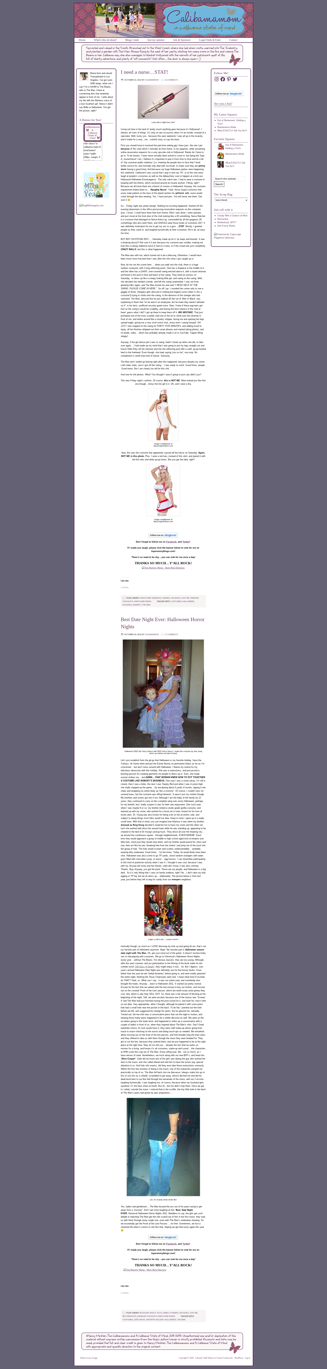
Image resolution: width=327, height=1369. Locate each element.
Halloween (188, 601)
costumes (176, 601)
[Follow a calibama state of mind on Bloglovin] (228, 95)
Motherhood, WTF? (226, 222)
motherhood (129, 1316)
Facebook (171, 542)
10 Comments (171, 80)
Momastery (222, 219)
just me (185, 598)
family (166, 1313)
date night (139, 1320)
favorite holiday (155, 1320)
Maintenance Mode (226, 127)
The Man (146, 605)
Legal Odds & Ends (210, 40)
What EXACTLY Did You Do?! (232, 130)
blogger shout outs (151, 1313)
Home (82, 40)
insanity (137, 605)
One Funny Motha (226, 226)
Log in (247, 1358)
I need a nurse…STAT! (144, 72)
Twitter (185, 542)
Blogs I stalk (132, 40)
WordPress (238, 1358)
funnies (166, 598)
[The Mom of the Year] (96, 197)
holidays (175, 598)
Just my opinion (155, 40)
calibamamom (152, 80)
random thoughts (147, 1316)
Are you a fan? (223, 103)
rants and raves (142, 601)
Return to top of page (88, 1358)
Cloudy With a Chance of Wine (232, 215)
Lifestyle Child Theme (204, 1358)
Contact (233, 40)
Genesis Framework (224, 1358)
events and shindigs (150, 598)
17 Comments (171, 634)
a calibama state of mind (163, 7)
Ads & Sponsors (182, 40)
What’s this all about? (105, 40)
